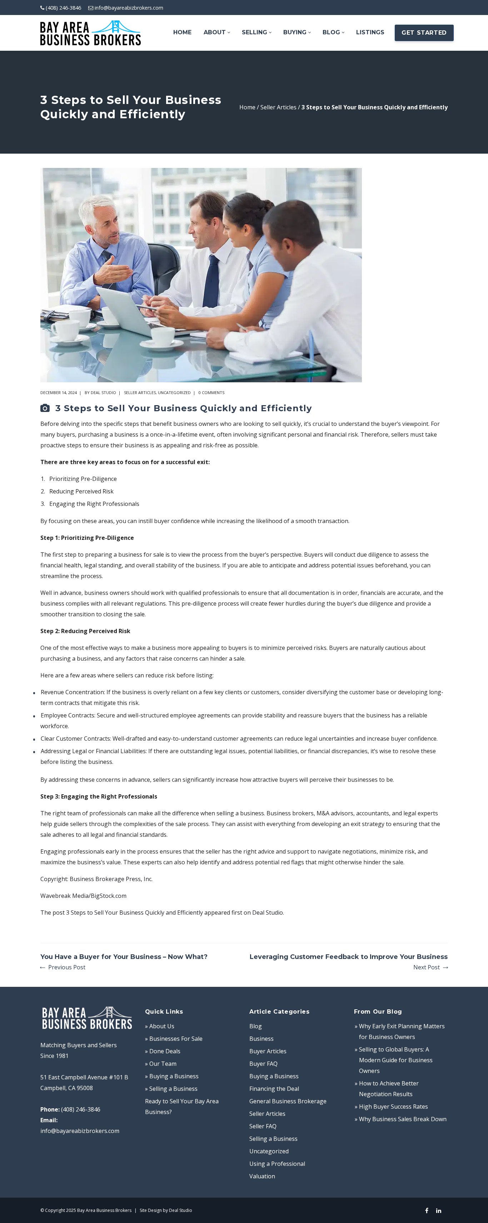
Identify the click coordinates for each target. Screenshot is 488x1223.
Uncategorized (174, 392)
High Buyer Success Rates (393, 1106)
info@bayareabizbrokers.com (129, 7)
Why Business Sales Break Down (403, 1119)
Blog (255, 1026)
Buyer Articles (268, 1051)
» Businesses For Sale (174, 1039)
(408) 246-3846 (63, 7)
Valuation (262, 1176)
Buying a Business (274, 1076)
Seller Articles (278, 107)
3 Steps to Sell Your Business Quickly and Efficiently (134, 912)
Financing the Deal (274, 1089)
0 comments (211, 392)
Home (247, 107)
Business (261, 1039)
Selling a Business (273, 1139)
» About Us (159, 1026)
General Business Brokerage (288, 1101)
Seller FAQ (263, 1126)
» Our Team (160, 1064)
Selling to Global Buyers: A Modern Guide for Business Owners (396, 1060)
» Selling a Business (171, 1089)
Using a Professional (277, 1164)
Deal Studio (103, 392)
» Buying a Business (172, 1076)
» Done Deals (162, 1051)
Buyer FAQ (263, 1064)
